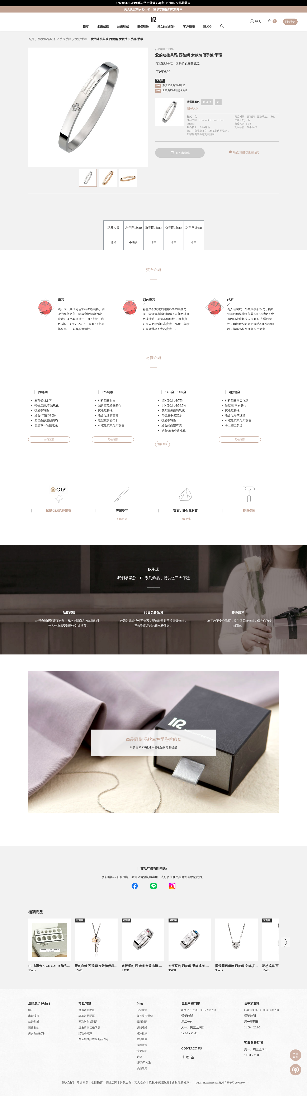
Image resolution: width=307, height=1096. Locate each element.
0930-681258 (271, 1010)
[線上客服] (295, 1069)
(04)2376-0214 (252, 1010)
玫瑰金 (207, 101)
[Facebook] (183, 1057)
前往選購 (49, 439)
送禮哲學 (142, 1045)
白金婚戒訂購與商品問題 (93, 1039)
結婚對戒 (123, 26)
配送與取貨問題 (88, 1021)
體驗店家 (142, 1039)
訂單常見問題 (87, 1015)
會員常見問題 (87, 1010)
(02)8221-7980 (189, 1010)
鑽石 (86, 26)
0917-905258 (208, 1010)
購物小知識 (85, 1033)
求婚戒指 (103, 26)
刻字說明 (193, 108)
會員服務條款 (180, 1082)
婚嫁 (139, 1056)
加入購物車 (182, 153)
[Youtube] (192, 1057)
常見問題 (82, 1082)
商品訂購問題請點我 (245, 152)
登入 (257, 21)
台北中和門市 (190, 1003)
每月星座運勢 (145, 1015)
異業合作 (126, 1082)
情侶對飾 (143, 26)
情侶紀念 (142, 1050)
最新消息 (142, 1021)
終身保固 (249, 510)
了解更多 (122, 519)
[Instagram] (187, 1057)
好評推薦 (142, 1033)
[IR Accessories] (153, 19)
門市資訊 (290, 21)
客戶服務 (189, 26)
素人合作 (140, 1082)
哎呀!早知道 (144, 1062)
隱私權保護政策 (159, 1082)
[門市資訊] (295, 1055)
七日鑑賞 (97, 1082)
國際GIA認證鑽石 (58, 510)
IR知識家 (142, 1010)
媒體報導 (142, 1027)
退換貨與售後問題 (89, 1027)
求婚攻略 (142, 1068)
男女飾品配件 (166, 26)
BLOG (207, 26)
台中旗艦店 (252, 1003)
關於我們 (68, 1082)
